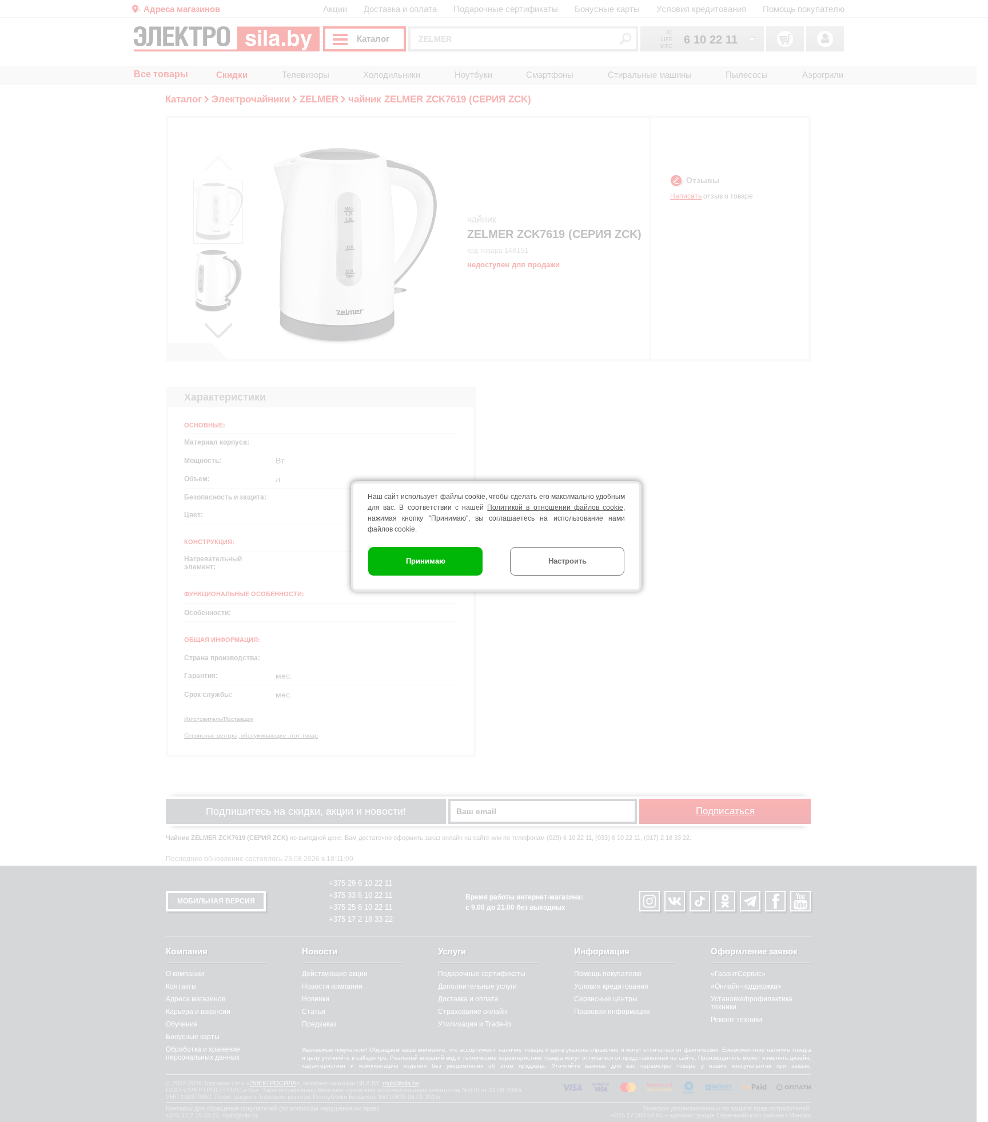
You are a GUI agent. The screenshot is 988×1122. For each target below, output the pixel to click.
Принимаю (425, 561)
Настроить (567, 561)
